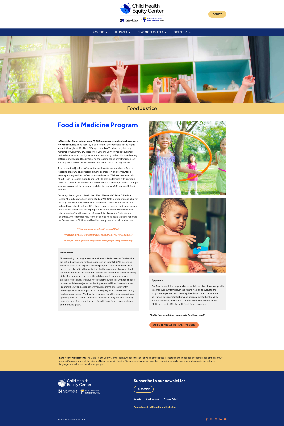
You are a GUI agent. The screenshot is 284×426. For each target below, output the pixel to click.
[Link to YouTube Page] (225, 419)
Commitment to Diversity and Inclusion (155, 407)
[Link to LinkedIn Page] (220, 419)
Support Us (180, 32)
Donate (137, 399)
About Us (98, 32)
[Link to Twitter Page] (216, 419)
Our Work (121, 32)
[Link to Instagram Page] (211, 419)
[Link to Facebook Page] (207, 419)
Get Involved (152, 399)
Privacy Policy (170, 399)
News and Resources (150, 32)
